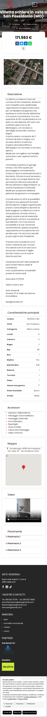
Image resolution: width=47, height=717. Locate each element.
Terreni (7, 627)
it (34, 4)
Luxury (6, 631)
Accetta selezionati (29, 712)
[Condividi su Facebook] (17, 43)
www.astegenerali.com (12, 607)
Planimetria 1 (13, 536)
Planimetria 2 (14, 543)
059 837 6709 (11, 599)
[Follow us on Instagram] (7, 587)
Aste (6, 619)
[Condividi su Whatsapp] (30, 43)
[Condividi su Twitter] (21, 43)
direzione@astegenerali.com (14, 605)
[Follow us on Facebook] (4, 587)
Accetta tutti (7, 712)
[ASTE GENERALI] (10, 4)
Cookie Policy (12, 699)
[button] (7, 72)
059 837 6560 (29, 599)
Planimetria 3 (14, 550)
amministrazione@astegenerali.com (18, 602)
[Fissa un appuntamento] (23, 48)
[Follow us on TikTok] (11, 587)
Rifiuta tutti (17, 712)
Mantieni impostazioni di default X (33, 678)
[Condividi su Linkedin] (26, 43)
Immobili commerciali (13, 623)
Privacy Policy (23, 699)
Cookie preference (30, 697)
